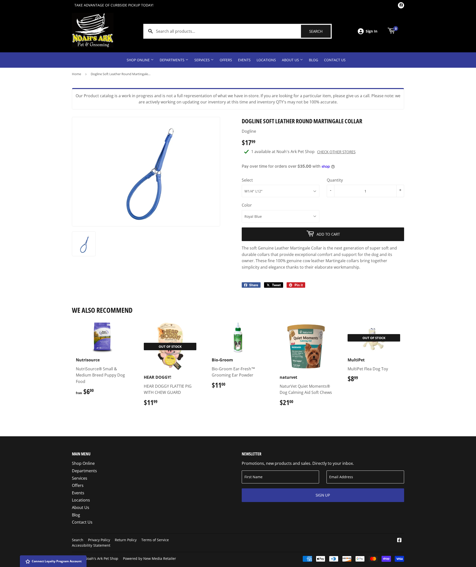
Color (247, 205)
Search (320, 31)
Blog (313, 60)
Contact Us (335, 60)
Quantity (335, 180)
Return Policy (126, 539)
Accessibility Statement (91, 545)
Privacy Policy (99, 539)
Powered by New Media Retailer (149, 558)
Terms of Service (155, 539)
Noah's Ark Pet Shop (101, 558)
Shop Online (139, 60)
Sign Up (323, 495)
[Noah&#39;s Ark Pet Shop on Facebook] (399, 540)
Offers (226, 60)
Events (244, 60)
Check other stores (336, 151)
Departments (172, 60)
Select (247, 180)
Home (76, 74)
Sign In (371, 31)
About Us (291, 60)
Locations (266, 60)
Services (202, 60)
